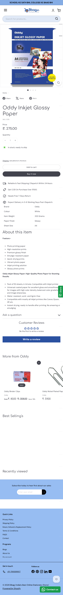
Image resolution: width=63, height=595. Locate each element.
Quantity (6, 135)
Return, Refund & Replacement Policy (17, 527)
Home (5, 93)
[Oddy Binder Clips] (21, 382)
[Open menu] (5, 10)
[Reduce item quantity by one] (5, 140)
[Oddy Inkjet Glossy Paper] (21, 442)
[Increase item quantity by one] (15, 140)
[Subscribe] (44, 492)
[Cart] (59, 10)
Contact (6, 538)
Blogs (5, 549)
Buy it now (31, 174)
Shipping (6, 161)
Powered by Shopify (12, 588)
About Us (6, 553)
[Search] (56, 18)
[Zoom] (58, 82)
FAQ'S (5, 534)
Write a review (31, 339)
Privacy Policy (8, 519)
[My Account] (53, 10)
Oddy (24, 356)
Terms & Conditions (10, 531)
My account (7, 557)
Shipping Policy (8, 523)
